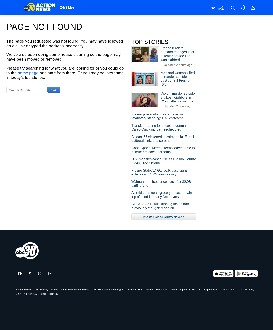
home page (28, 73)
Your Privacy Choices (46, 289)
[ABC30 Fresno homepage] (40, 7)
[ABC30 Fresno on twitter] (30, 273)
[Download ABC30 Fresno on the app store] (223, 273)
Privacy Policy (23, 289)
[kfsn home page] (27, 250)
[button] (17, 7)
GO (53, 89)
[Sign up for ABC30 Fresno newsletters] (50, 273)
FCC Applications (208, 289)
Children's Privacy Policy (75, 289)
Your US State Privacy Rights (108, 289)
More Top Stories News (162, 216)
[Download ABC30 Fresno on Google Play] (246, 273)
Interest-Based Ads (157, 289)
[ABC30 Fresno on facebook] (19, 273)
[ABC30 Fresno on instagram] (40, 273)
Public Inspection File (183, 289)
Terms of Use (135, 289)
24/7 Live (67, 7)
